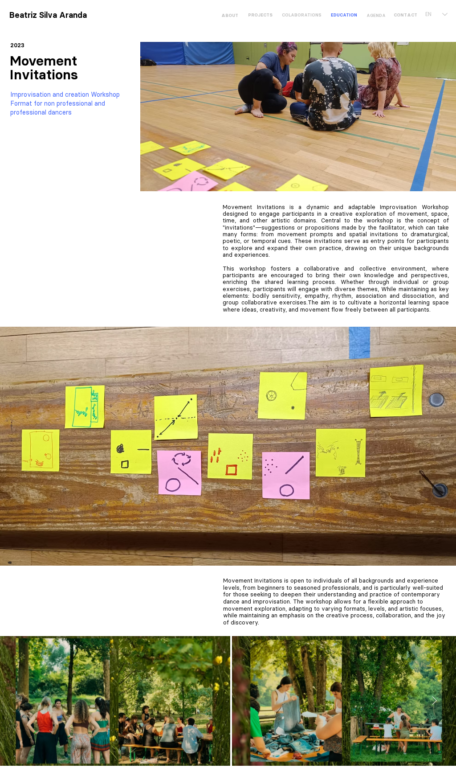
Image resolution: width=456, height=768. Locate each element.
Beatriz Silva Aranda (48, 15)
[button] (344, 15)
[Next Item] (434, 701)
